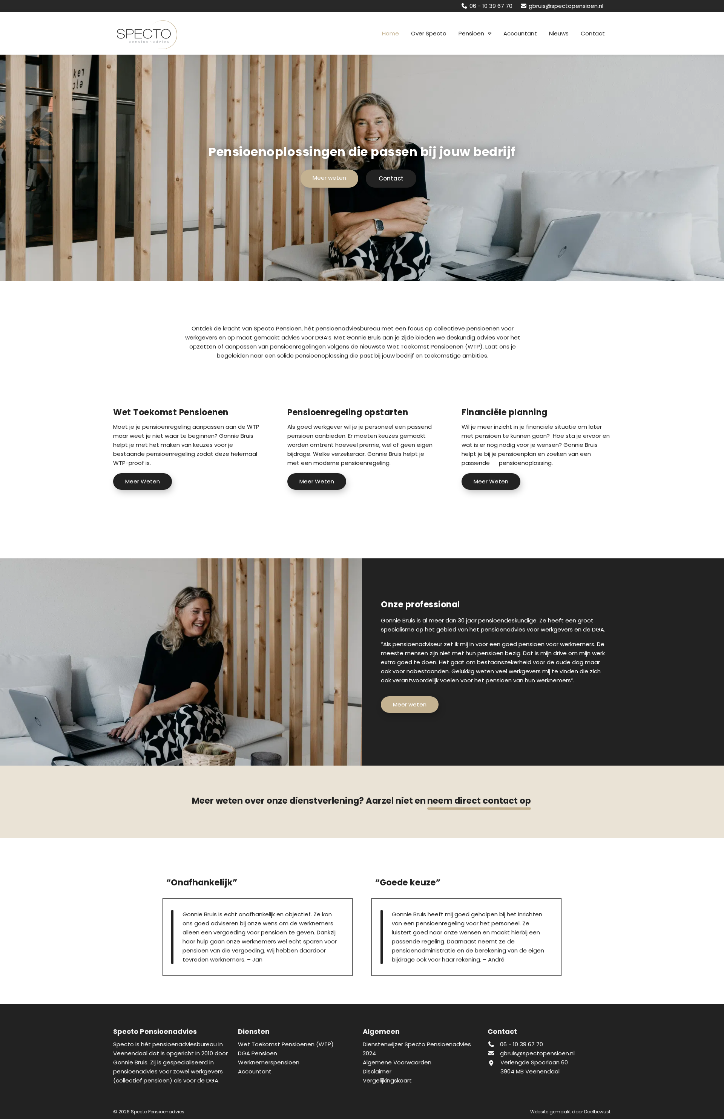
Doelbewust (597, 1111)
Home (390, 33)
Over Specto (428, 33)
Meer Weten (142, 481)
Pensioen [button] (471, 33)
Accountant (520, 33)
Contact (593, 33)
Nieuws (559, 33)
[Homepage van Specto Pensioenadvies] (151, 35)
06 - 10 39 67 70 (521, 1044)
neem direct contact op (479, 801)
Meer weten (329, 178)
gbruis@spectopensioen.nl (537, 1053)
